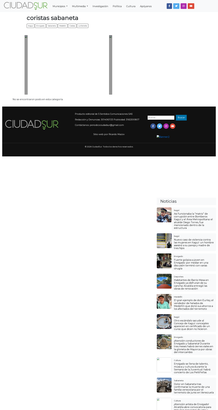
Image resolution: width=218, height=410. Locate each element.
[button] (169, 6)
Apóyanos (146, 6)
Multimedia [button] (79, 6)
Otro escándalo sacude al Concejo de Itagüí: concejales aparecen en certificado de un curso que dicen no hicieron (192, 325)
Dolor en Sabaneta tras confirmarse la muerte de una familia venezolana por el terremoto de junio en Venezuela (194, 388)
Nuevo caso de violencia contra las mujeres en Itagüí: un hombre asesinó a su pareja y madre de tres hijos (194, 244)
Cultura (130, 6)
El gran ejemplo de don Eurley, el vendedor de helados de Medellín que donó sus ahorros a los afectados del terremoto (194, 304)
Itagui (30, 26)
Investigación (100, 6)
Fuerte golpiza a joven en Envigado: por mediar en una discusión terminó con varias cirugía (191, 264)
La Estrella (82, 26)
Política (117, 6)
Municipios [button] (59, 6)
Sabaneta (52, 26)
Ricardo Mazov (117, 134)
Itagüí (176, 210)
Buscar (181, 117)
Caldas (72, 26)
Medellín (178, 297)
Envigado (40, 26)
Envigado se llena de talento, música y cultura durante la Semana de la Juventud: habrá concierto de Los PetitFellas (192, 368)
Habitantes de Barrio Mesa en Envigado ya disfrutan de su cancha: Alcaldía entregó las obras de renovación (191, 284)
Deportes (178, 276)
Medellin (62, 26)
